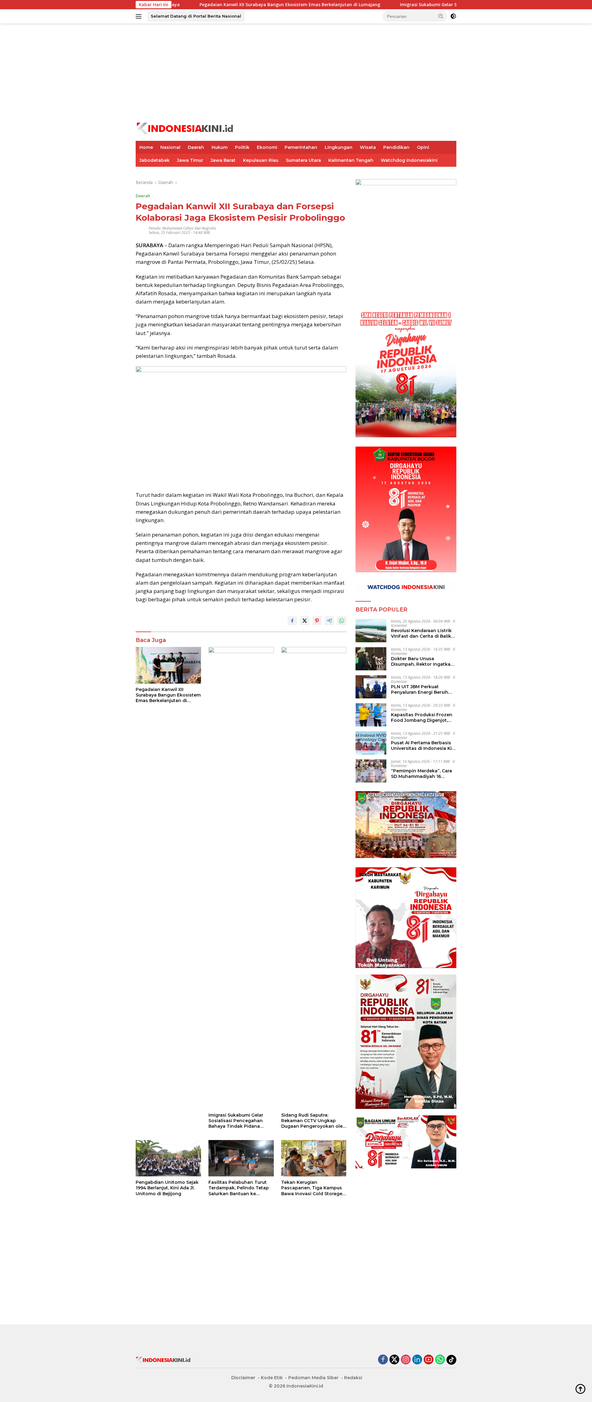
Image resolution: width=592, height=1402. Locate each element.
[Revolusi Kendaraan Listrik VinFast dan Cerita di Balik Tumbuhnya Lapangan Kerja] (371, 630)
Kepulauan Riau (260, 160)
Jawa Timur (190, 160)
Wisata (368, 147)
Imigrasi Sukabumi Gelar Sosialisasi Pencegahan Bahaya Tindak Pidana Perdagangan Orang (445, 4)
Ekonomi (267, 147)
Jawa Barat (223, 160)
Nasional (170, 147)
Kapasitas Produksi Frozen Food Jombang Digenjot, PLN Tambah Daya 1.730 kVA (423, 717)
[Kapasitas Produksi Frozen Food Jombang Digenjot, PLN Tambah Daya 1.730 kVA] (371, 714)
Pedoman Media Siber (313, 1377)
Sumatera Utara (303, 160)
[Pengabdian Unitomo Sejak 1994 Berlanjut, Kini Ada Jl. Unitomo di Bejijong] (168, 1158)
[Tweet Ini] (304, 620)
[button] (441, 16)
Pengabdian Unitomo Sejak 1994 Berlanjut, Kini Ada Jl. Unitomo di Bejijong (167, 1187)
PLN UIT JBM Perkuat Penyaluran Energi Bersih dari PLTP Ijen (419, 689)
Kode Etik (272, 1377)
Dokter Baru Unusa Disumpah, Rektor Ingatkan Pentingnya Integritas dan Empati (422, 661)
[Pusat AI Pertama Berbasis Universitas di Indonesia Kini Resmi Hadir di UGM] (371, 742)
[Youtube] (429, 1360)
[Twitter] (394, 1360)
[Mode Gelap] (453, 16)
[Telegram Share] (329, 620)
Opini (423, 147)
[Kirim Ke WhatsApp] (341, 620)
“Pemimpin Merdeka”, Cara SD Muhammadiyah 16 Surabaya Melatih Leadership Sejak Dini (421, 773)
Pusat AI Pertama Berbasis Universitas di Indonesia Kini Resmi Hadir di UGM (423, 745)
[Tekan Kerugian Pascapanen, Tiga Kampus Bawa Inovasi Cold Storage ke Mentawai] (314, 1158)
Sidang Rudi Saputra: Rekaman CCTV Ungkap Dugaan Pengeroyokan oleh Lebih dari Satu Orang (313, 1120)
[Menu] (140, 16)
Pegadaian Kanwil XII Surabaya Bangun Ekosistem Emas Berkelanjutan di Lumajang (235, 4)
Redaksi (353, 1377)
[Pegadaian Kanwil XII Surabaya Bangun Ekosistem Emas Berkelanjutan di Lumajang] (168, 665)
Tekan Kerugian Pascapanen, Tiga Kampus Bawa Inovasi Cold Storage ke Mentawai (311, 1187)
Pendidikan (396, 147)
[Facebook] (383, 1360)
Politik (242, 147)
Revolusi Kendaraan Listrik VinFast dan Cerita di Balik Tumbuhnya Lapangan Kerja (423, 633)
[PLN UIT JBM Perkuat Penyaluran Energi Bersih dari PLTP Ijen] (371, 686)
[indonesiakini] (185, 128)
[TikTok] (451, 1360)
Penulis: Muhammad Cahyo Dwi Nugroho (182, 228)
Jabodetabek (154, 160)
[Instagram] (406, 1360)
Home (146, 147)
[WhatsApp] (440, 1360)
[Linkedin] (417, 1360)
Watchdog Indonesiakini (409, 160)
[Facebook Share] (292, 620)
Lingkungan (338, 147)
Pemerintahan (301, 147)
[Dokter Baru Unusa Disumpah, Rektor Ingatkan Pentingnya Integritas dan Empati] (371, 658)
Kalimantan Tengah (350, 160)
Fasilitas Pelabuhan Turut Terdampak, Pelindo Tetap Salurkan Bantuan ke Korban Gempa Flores (238, 1187)
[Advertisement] (296, 73)
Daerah (196, 147)
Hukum (220, 147)
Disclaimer (243, 1377)
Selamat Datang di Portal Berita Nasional (196, 16)
